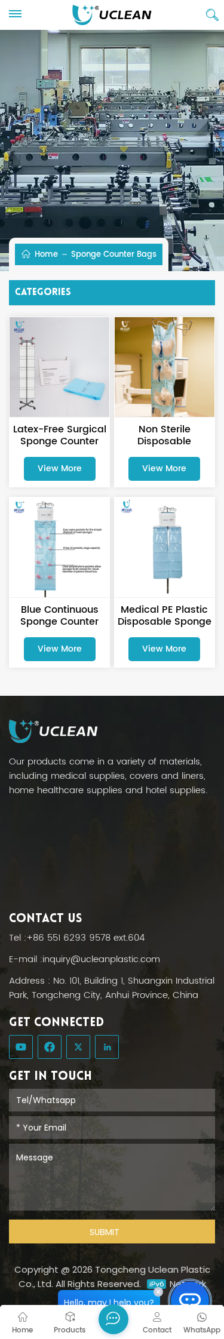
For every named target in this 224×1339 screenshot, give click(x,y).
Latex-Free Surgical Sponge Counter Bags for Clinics (59, 435)
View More (60, 468)
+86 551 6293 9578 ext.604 (85, 938)
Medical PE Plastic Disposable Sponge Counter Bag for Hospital (164, 616)
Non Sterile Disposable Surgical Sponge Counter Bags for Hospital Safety (164, 435)
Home (45, 254)
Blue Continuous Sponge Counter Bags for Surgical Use (59, 616)
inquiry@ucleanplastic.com (101, 960)
